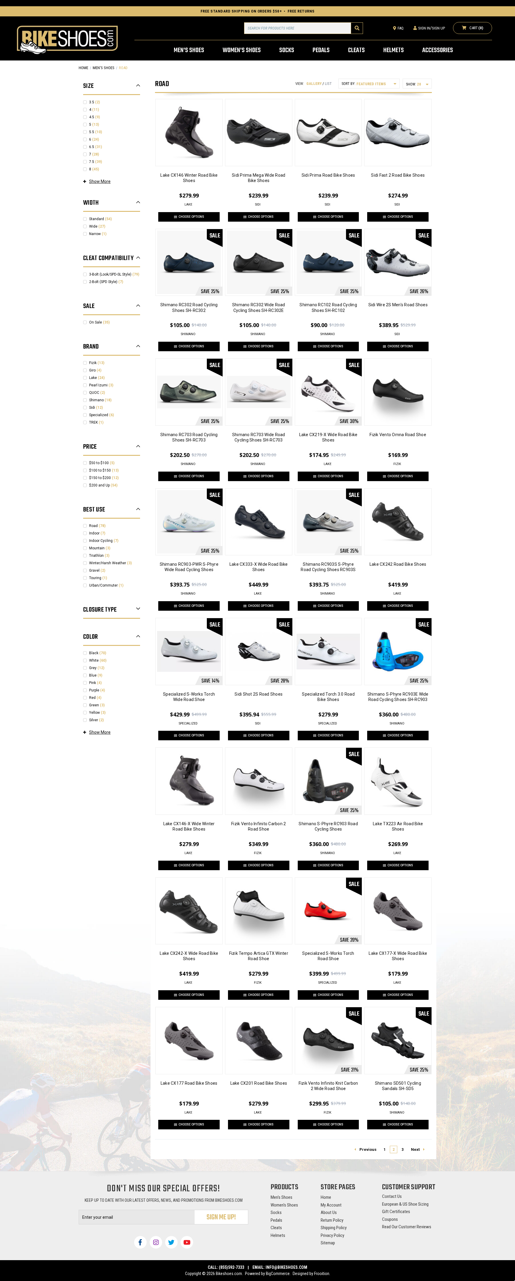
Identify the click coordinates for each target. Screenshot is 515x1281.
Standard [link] (100, 219)
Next (415, 1149)
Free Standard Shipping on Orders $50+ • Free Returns (258, 11)
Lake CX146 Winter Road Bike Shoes (189, 178)
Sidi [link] (96, 407)
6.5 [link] (95, 147)
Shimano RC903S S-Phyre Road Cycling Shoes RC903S (328, 567)
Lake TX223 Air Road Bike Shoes (398, 826)
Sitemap (328, 1243)
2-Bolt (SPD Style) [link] (106, 282)
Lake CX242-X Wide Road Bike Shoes (189, 956)
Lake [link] (97, 378)
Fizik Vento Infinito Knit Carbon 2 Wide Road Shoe (328, 1086)
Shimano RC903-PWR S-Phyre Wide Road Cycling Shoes (189, 567)
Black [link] (97, 653)
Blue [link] (95, 675)
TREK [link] (96, 422)
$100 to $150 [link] (104, 470)
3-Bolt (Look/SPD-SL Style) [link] (114, 274)
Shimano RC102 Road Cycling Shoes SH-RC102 (328, 307)
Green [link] (97, 705)
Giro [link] (95, 370)
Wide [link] (97, 226)
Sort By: (349, 84)
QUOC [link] (97, 393)
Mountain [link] (99, 548)
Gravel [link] (97, 570)
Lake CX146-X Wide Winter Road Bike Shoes (189, 826)
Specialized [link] (101, 415)
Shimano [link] (100, 400)
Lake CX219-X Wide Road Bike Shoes (328, 437)
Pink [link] (95, 683)
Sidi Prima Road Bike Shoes (328, 175)
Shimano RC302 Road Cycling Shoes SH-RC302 (189, 307)
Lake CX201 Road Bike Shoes (258, 1083)
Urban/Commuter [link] (106, 585)
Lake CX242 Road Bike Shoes (398, 564)
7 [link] (94, 154)
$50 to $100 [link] (101, 463)
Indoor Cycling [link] (103, 541)
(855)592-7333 (231, 1267)
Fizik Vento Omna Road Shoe (398, 434)
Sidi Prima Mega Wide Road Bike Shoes (258, 178)
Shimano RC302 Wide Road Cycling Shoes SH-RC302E (258, 307)
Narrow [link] (97, 234)
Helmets (278, 1235)
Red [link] (95, 698)
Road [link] (97, 526)
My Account (331, 1205)
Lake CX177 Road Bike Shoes (189, 1083)
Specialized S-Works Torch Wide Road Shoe (189, 697)
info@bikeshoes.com (286, 1267)
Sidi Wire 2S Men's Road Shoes (398, 304)
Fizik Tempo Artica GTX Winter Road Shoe (258, 956)
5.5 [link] (95, 132)
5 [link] (94, 124)
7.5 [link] (95, 162)
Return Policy (332, 1220)
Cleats (276, 1227)
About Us (329, 1212)
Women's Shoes (284, 1205)
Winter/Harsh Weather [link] (110, 563)
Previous (367, 1149)
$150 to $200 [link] (104, 478)
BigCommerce (278, 1273)
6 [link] (94, 139)
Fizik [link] (96, 363)
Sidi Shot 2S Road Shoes (259, 694)
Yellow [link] (97, 713)
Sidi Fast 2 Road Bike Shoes (398, 175)
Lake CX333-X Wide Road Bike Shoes (258, 567)
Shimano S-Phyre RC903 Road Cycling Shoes (328, 826)
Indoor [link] (97, 533)
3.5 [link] (94, 102)
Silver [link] (96, 720)
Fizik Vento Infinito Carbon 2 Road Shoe (258, 826)
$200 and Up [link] (103, 485)
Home (326, 1197)
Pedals (276, 1220)
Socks (276, 1212)
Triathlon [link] (99, 556)
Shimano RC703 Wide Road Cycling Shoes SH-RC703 (258, 437)
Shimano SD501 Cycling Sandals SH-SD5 (398, 1086)
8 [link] (94, 169)
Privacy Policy (332, 1235)
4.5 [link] (94, 117)
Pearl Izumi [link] (101, 385)
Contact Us (392, 1196)
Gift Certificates (396, 1211)
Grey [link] (96, 668)
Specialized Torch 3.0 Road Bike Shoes (328, 697)
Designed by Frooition (311, 1273)
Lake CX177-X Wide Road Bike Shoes (398, 956)
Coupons (390, 1219)
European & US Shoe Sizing (405, 1204)
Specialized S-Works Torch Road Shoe (328, 956)
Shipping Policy (334, 1227)
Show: (411, 84)
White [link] (97, 660)
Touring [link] (98, 578)
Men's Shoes (281, 1197)
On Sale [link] (99, 322)
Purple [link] (97, 690)
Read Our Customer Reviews (406, 1226)
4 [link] (94, 110)
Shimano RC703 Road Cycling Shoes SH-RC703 (189, 437)
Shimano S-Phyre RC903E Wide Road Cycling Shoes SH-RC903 (398, 697)
